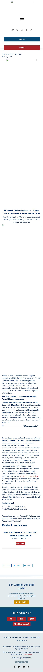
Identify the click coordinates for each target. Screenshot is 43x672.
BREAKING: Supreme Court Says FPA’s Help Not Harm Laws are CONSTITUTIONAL (21, 535)
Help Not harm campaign (28, 476)
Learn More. (28, 654)
